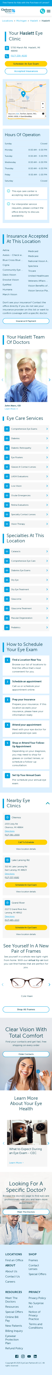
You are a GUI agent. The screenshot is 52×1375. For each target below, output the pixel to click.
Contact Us (12, 1276)
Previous (2, 380)
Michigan (21, 20)
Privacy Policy (37, 1298)
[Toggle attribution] (43, 113)
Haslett (34, 20)
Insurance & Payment (26, 321)
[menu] (48, 11)
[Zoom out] (43, 107)
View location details (26, 849)
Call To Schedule (26, 842)
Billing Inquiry (14, 1330)
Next (50, 380)
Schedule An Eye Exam (26, 63)
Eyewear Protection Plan (12, 1339)
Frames (33, 1260)
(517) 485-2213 (12, 920)
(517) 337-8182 (12, 877)
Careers (10, 1281)
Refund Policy (14, 1348)
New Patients (13, 1325)
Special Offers (37, 1274)
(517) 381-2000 (12, 835)
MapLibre (11, 113)
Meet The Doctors (26, 1212)
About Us (11, 1271)
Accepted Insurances (26, 71)
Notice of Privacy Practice (35, 1315)
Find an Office (14, 1260)
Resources (12, 1306)
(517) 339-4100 (19, 55)
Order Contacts (26, 1054)
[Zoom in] (43, 104)
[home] (8, 11)
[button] (26, 803)
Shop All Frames (26, 1009)
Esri (17, 113)
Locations (7, 20)
